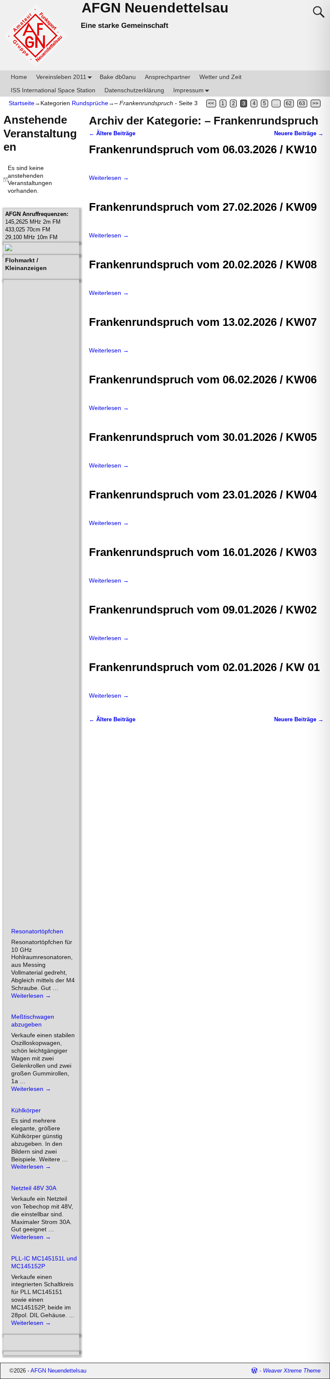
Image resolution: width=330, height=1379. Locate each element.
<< (211, 103)
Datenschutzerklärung (134, 90)
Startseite (21, 103)
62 (289, 103)
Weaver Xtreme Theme (292, 1370)
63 (302, 103)
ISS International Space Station (53, 90)
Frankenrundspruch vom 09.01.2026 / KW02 (203, 609)
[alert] (41, 179)
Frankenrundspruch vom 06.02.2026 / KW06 (203, 379)
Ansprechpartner (167, 76)
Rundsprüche (90, 103)
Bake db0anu (118, 76)
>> (315, 103)
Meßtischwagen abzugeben (32, 1020)
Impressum (188, 90)
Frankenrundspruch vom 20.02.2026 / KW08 (203, 264)
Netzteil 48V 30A (33, 1188)
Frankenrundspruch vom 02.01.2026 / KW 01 (204, 667)
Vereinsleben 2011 (61, 76)
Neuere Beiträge (299, 134)
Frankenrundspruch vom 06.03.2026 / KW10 (203, 149)
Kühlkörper (26, 1110)
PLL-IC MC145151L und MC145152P (44, 1262)
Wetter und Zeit (220, 76)
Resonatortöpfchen (37, 931)
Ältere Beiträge (112, 134)
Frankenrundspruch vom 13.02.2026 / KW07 (203, 322)
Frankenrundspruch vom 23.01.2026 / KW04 (203, 494)
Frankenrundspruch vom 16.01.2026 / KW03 (203, 552)
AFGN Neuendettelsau (155, 7)
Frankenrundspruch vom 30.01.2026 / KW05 (203, 437)
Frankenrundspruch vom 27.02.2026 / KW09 (203, 206)
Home (19, 76)
